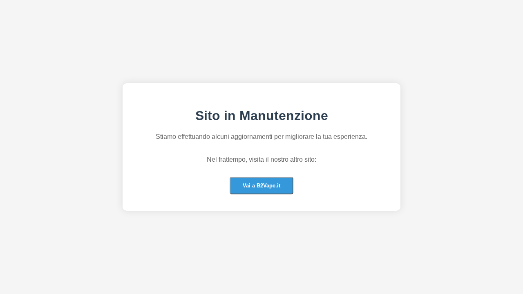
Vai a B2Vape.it (261, 186)
